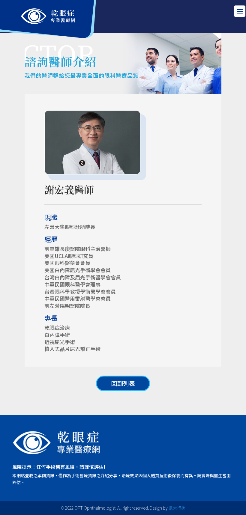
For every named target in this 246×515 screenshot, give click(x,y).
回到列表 (123, 383)
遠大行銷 (177, 508)
